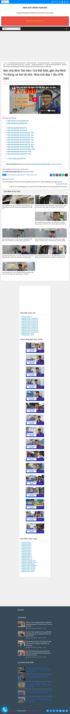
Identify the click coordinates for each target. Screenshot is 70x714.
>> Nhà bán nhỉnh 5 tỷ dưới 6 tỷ (29, 324)
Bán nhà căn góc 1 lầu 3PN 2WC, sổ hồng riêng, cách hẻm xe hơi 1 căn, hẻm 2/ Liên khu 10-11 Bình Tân (50, 206)
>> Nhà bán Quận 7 (25, 551)
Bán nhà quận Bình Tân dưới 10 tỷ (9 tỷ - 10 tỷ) (21, 149)
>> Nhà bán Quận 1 (25, 542)
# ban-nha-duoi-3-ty (32, 175)
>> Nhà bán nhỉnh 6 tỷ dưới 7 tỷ (29, 326)
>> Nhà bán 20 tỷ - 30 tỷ (27, 333)
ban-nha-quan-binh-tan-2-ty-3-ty (53, 81)
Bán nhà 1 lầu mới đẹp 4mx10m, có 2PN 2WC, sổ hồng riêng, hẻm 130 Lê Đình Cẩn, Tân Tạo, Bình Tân (39, 624)
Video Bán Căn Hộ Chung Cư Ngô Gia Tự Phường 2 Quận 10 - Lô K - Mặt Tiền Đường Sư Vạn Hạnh (39, 669)
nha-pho (28, 64)
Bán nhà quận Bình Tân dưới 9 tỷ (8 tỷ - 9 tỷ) (21, 147)
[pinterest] (67, 1)
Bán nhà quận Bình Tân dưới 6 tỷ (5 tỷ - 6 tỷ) (21, 139)
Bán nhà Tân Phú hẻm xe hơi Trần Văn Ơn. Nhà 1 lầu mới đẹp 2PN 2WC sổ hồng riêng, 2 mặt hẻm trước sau (38, 653)
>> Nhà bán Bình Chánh (27, 571)
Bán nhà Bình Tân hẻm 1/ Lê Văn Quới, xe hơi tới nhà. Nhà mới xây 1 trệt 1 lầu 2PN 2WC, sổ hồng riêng (18, 256)
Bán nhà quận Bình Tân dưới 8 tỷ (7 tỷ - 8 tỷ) (21, 144)
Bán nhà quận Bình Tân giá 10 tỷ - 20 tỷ (19, 151)
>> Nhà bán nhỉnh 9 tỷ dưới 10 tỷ (29, 330)
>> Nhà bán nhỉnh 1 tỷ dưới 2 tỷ (29, 318)
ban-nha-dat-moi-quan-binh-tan (17, 63)
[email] (62, 1)
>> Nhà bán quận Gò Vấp (27, 564)
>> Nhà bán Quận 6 (25, 550)
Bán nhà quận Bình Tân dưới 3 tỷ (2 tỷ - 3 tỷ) (21, 132)
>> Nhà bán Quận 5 (25, 548)
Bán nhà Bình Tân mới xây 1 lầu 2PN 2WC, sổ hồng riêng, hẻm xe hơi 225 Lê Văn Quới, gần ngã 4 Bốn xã (50, 223)
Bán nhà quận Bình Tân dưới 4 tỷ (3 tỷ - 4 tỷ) (21, 135)
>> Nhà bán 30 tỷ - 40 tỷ (27, 335)
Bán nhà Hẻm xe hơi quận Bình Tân (18, 121)
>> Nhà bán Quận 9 (25, 554)
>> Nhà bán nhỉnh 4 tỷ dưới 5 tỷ (29, 323)
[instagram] (57, 1)
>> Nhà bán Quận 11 (26, 557)
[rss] (60, 1)
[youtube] (65, 1)
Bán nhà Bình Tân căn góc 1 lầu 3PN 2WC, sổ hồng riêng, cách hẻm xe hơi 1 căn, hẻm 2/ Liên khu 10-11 (50, 256)
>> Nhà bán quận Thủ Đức (27, 570)
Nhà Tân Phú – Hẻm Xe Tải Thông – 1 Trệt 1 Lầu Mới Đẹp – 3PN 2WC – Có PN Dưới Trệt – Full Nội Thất (39, 684)
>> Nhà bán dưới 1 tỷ (26, 317)
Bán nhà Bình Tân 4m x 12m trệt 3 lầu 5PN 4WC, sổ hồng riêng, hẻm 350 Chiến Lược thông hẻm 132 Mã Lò (17, 207)
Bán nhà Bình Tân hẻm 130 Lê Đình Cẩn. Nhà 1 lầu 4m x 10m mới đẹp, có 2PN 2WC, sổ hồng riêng (38, 643)
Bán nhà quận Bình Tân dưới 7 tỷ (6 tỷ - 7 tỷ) (21, 142)
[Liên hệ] (4, 708)
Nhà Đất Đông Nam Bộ (32, 711)
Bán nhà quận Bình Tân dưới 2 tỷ (17, 130)
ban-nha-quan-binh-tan (44, 63)
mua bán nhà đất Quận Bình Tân (40, 164)
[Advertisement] (35, 48)
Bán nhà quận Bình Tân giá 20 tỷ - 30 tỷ (19, 154)
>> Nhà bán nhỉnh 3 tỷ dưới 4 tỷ (29, 321)
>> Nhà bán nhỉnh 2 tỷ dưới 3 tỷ (29, 320)
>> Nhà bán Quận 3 (25, 545)
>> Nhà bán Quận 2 (25, 544)
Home (5, 63)
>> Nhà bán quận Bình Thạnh (28, 562)
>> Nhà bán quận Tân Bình (27, 567)
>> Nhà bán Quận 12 (26, 559)
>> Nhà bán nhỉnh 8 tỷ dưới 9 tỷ (29, 329)
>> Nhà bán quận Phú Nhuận (28, 565)
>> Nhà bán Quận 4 (25, 547)
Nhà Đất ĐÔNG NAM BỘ (35, 8)
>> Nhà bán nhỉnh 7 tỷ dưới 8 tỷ (29, 327)
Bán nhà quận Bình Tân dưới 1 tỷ (17, 128)
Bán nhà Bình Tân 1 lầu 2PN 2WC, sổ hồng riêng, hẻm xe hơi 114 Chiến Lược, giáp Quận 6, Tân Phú (18, 273)
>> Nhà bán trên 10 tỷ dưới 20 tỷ (29, 332)
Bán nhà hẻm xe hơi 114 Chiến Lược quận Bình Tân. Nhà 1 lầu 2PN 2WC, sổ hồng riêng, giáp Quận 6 (17, 240)
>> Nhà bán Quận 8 (25, 553)
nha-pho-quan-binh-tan (38, 64)
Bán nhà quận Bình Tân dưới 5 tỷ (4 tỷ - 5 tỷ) (21, 137)
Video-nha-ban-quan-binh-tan (53, 64)
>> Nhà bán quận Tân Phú (27, 568)
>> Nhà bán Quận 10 (26, 556)
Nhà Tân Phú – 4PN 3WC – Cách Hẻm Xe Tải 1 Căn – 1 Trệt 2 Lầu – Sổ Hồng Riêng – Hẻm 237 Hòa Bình (39, 699)
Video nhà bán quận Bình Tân (16, 158)
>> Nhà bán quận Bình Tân (27, 561)
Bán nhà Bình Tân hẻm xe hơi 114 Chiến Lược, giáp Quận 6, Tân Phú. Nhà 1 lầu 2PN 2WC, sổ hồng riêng (50, 240)
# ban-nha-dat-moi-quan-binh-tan (16, 175)
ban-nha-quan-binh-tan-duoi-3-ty (15, 64)
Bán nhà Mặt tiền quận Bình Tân (17, 123)
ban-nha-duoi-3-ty (31, 63)
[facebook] (55, 1)
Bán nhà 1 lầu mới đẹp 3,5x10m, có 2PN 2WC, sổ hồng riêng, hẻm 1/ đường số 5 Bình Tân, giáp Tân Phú (39, 634)
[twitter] (53, 1)
